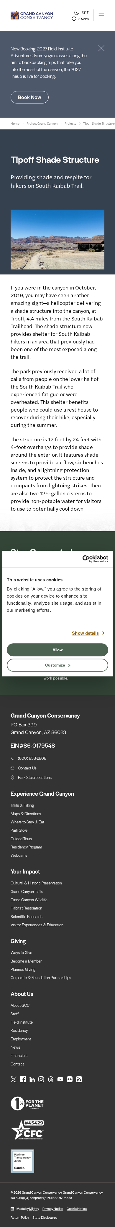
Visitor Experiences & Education (37, 924)
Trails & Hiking (22, 805)
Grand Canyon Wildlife (29, 899)
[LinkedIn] (32, 1079)
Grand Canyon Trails (27, 891)
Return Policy (20, 1217)
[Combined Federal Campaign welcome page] (57, 1130)
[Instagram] (41, 1079)
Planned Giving (23, 969)
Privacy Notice (52, 1208)
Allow (57, 649)
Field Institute (22, 1022)
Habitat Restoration (26, 908)
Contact (17, 1064)
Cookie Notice (77, 1208)
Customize (55, 665)
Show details (85, 633)
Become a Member (26, 961)
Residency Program (26, 847)
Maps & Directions (26, 813)
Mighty (34, 1208)
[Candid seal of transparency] (57, 1161)
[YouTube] (60, 1079)
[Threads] (51, 1079)
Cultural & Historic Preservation (36, 883)
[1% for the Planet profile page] (57, 1103)
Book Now (29, 97)
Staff (15, 1014)
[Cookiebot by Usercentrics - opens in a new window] (82, 559)
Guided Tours (21, 838)
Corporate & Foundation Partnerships (41, 977)
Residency (19, 1030)
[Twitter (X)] (14, 1079)
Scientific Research (26, 916)
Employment (21, 1039)
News (15, 1047)
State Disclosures (44, 1217)
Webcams (19, 855)
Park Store (19, 830)
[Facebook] (23, 1079)
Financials (19, 1055)
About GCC (20, 1005)
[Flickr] (70, 1079)
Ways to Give (21, 952)
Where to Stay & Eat (27, 822)
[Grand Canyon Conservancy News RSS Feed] (79, 1079)
